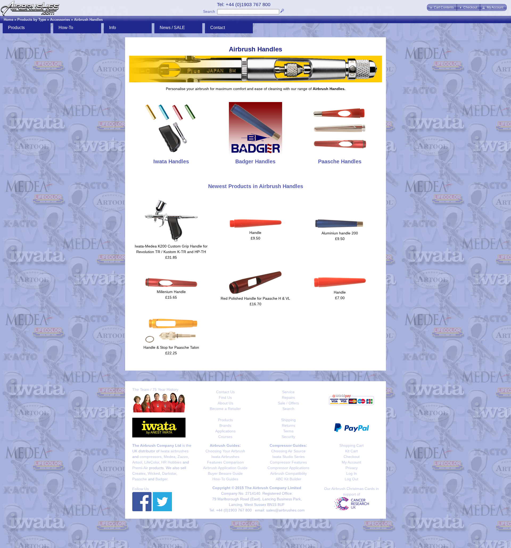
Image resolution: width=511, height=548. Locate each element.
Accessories (60, 20)
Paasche (139, 479)
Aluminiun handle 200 (340, 233)
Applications (225, 431)
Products (225, 420)
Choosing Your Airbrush (225, 451)
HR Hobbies (171, 462)
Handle (255, 232)
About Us (225, 403)
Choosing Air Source (288, 451)
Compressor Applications (288, 468)
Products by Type (31, 20)
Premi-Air (140, 468)
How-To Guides (225, 479)
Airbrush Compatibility (288, 473)
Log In (351, 473)
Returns (288, 425)
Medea (169, 456)
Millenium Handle (171, 292)
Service (288, 392)
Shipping (288, 420)
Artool (137, 462)
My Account (351, 462)
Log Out (351, 479)
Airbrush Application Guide (225, 468)
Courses (225, 437)
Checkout (352, 456)
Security (288, 437)
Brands (225, 425)
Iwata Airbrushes (225, 456)
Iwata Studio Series (288, 456)
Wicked (154, 473)
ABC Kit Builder (288, 479)
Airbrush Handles (88, 20)
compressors (151, 456)
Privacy (351, 468)
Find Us (225, 397)
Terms (288, 431)
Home (8, 20)
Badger (161, 479)
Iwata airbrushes (174, 451)
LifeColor (151, 462)
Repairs (288, 397)
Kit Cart (351, 451)
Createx (139, 473)
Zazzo (183, 456)
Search (209, 11)
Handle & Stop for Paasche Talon (171, 347)
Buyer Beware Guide (225, 473)
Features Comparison (225, 462)
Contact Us (225, 392)
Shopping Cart (351, 445)
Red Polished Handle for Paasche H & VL (255, 298)
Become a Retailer (225, 409)
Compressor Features (288, 462)
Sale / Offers (288, 403)
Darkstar (169, 473)
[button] (442, 7)
